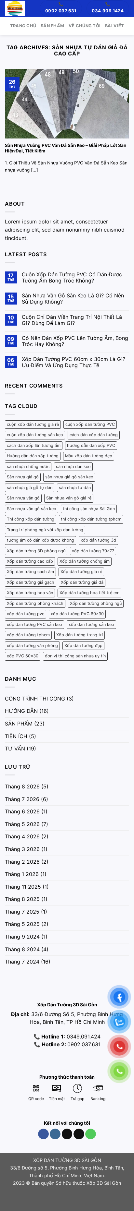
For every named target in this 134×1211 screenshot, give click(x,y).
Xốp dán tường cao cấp (30, 561)
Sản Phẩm (52, 25)
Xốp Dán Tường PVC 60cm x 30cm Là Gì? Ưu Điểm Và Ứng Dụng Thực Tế (73, 362)
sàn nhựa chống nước (28, 466)
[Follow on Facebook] (43, 1134)
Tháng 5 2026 (22, 824)
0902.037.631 (83, 1044)
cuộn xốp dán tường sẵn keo (35, 434)
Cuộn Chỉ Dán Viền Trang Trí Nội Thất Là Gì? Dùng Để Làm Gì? (72, 320)
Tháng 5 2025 (22, 924)
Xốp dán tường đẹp (83, 645)
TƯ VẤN (15, 748)
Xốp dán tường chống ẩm (85, 561)
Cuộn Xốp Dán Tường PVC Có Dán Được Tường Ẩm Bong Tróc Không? (72, 277)
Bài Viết (114, 25)
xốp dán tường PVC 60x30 (77, 613)
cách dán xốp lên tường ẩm (33, 445)
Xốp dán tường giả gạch (30, 582)
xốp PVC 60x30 (22, 655)
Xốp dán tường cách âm (30, 571)
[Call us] (90, 1134)
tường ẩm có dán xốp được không (40, 540)
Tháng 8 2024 (22, 949)
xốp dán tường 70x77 (93, 550)
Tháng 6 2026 (22, 811)
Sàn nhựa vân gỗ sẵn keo (31, 508)
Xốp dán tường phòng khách (35, 603)
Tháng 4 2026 (22, 836)
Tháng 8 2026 (22, 786)
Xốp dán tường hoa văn (30, 592)
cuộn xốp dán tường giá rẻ (33, 424)
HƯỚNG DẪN (21, 711)
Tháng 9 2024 (22, 936)
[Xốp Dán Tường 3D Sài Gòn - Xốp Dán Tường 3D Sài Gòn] (15, 8)
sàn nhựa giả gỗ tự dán (29, 487)
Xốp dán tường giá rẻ (81, 571)
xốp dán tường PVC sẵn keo (34, 624)
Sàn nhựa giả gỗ (23, 476)
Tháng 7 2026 (22, 799)
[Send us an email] (79, 1134)
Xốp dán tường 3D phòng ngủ (36, 550)
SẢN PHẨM (19, 723)
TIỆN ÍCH (16, 736)
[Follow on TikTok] (67, 1134)
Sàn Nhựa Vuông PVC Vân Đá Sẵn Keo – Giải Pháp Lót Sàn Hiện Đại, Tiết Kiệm (65, 148)
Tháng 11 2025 (23, 886)
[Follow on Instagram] (55, 1134)
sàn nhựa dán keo (73, 466)
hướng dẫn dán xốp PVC (91, 445)
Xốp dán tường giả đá (82, 582)
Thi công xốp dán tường (30, 519)
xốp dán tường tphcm (28, 634)
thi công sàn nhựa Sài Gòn (89, 508)
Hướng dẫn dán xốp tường (33, 455)
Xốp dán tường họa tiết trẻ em (89, 592)
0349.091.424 (82, 1036)
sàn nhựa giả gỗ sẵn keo (69, 476)
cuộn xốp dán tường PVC (90, 424)
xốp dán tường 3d (98, 540)
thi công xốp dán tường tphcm (91, 519)
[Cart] (33, 8)
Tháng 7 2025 (22, 911)
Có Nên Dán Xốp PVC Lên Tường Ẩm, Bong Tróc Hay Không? (75, 341)
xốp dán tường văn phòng (32, 645)
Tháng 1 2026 (22, 874)
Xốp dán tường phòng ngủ (96, 603)
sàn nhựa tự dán (75, 487)
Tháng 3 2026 (22, 849)
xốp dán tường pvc (25, 613)
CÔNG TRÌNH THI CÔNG (35, 698)
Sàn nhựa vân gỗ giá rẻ (68, 498)
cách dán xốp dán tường (94, 434)
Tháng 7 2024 (22, 961)
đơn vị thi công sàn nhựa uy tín (75, 655)
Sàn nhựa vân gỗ (23, 498)
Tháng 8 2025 (22, 899)
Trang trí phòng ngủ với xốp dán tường (45, 529)
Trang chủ (23, 25)
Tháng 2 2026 (22, 861)
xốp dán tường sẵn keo (91, 624)
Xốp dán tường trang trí (79, 634)
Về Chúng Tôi (84, 25)
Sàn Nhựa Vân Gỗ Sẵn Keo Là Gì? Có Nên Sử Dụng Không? (73, 299)
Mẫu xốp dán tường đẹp (88, 455)
